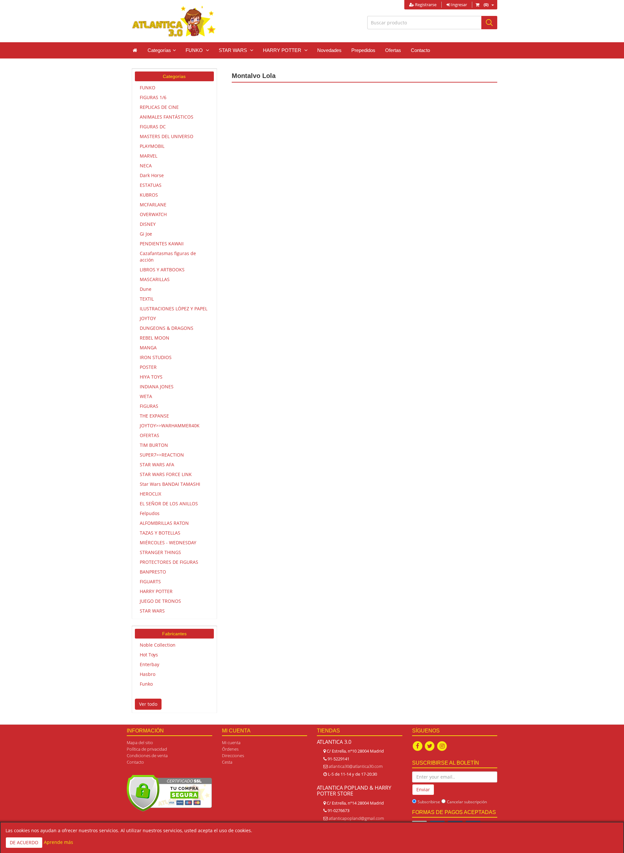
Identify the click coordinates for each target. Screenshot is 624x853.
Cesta (227, 762)
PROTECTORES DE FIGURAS (169, 562)
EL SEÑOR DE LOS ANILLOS (169, 503)
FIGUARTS (150, 581)
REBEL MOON (154, 338)
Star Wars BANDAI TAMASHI (170, 484)
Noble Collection (158, 645)
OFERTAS (149, 435)
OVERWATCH (153, 214)
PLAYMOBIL (152, 146)
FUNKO (147, 87)
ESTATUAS (151, 185)
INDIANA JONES (157, 386)
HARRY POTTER (156, 591)
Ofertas (393, 50)
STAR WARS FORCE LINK (166, 474)
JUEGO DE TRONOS (160, 601)
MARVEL (148, 156)
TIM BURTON (154, 445)
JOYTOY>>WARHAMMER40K (170, 425)
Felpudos (150, 513)
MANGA (148, 347)
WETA (146, 396)
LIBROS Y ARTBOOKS (162, 269)
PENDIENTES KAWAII (162, 243)
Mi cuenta (231, 742)
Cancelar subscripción (467, 802)
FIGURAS (149, 406)
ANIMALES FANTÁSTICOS (166, 117)
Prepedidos (363, 50)
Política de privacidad (147, 749)
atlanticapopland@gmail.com (356, 818)
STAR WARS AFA (157, 464)
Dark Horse (152, 175)
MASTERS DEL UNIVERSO (166, 136)
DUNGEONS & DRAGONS (166, 328)
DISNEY (148, 224)
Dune (145, 289)
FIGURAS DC (153, 126)
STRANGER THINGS (160, 552)
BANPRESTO (153, 572)
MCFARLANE (153, 204)
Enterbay (149, 664)
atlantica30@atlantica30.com (356, 766)
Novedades (329, 50)
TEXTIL (147, 299)
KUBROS (149, 195)
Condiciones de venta (147, 755)
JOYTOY (148, 318)
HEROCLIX (150, 494)
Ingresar (458, 4)
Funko (146, 684)
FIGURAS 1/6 (153, 97)
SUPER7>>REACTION (162, 455)
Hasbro (147, 674)
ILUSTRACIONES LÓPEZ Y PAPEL (173, 308)
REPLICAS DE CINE (159, 107)
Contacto (420, 50)
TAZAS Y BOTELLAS (160, 533)
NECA (146, 165)
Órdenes (230, 749)
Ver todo (148, 704)
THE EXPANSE (154, 416)
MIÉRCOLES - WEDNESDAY (168, 542)
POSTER (148, 367)
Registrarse (425, 4)
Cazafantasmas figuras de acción (168, 256)
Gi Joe (146, 234)
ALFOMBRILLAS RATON (164, 523)
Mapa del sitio (140, 742)
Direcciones (233, 755)
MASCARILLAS (155, 279)
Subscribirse (429, 802)
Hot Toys (149, 655)
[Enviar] (489, 22)
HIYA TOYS (151, 377)
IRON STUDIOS (156, 357)
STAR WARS (152, 611)
